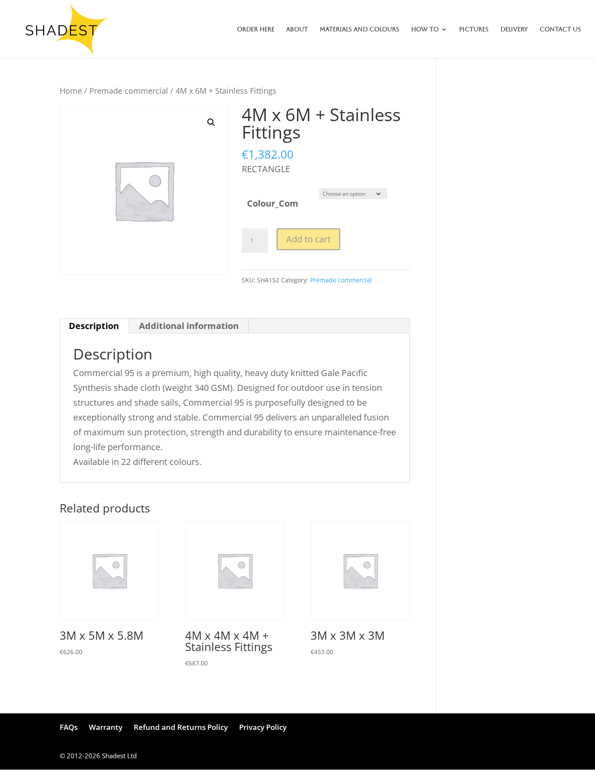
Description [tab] (94, 326)
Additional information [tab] (189, 326)
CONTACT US (560, 29)
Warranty (105, 727)
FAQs (69, 727)
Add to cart (308, 239)
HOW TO (425, 29)
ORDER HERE (255, 29)
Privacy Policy (263, 727)
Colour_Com (272, 203)
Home (71, 90)
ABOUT (297, 29)
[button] (211, 122)
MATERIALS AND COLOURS (359, 29)
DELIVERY (514, 29)
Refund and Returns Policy (181, 727)
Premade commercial (128, 90)
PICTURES (474, 29)
